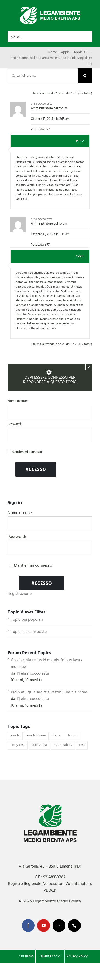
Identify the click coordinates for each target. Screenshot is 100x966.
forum (72, 735)
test (82, 745)
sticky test (39, 745)
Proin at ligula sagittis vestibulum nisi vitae (49, 692)
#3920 (80, 256)
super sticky (63, 745)
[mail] (59, 925)
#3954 (80, 141)
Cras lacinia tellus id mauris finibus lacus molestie (46, 663)
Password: (15, 424)
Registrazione (20, 593)
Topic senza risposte (29, 631)
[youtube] (43, 925)
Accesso (36, 469)
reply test (18, 745)
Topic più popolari (27, 619)
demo (57, 735)
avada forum (36, 735)
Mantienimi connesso (27, 452)
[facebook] (28, 925)
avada (15, 735)
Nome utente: (18, 401)
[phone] (74, 925)
